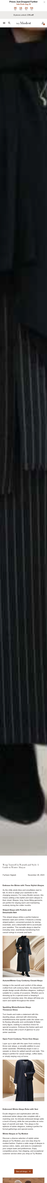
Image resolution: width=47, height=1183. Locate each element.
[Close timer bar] (44, 2)
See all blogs (23, 1171)
